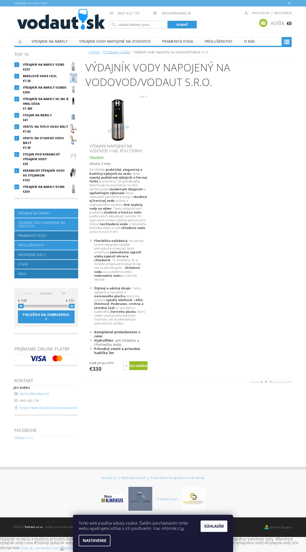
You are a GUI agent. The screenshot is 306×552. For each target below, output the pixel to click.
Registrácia (283, 13)
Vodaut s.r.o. (24, 437)
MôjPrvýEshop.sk (133, 478)
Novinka (46, 294)
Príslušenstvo (219, 41)
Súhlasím (214, 526)
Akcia (27, 294)
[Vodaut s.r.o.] (61, 19)
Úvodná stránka (20, 41)
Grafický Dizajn (167, 499)
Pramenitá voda (177, 41)
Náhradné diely (32, 254)
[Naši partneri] (113, 498)
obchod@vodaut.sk (34, 393)
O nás (249, 41)
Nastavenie (94, 540)
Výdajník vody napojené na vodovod (115, 41)
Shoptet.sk (109, 478)
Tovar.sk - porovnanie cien (40, 548)
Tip (63, 294)
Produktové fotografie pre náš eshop (178, 478)
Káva (22, 273)
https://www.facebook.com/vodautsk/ (49, 407)
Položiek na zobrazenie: (46, 316)
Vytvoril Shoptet (281, 527)
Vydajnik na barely (50, 41)
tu (182, 528)
